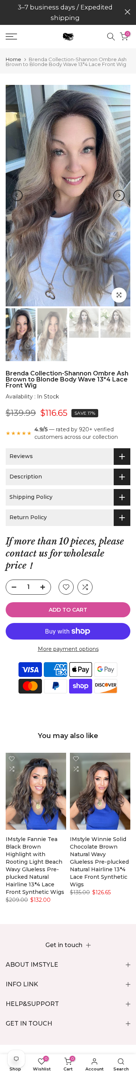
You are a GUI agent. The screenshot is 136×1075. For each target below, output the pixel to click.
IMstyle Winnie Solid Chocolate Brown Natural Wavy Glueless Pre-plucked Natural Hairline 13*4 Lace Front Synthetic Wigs (99, 862)
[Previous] (17, 195)
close (127, 12)
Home (13, 59)
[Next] (119, 195)
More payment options (68, 649)
